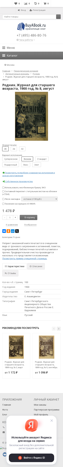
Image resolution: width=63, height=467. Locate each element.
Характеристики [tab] (16, 266)
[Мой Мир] (13, 231)
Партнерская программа (46, 409)
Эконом (27, 159)
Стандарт (42, 159)
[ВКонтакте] (4, 231)
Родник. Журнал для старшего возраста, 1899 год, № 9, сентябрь (46, 364)
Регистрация (39, 10)
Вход (23, 10)
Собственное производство (19, 181)
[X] (17, 231)
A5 (5, 148)
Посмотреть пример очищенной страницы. (24, 258)
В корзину (29, 217)
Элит (36, 164)
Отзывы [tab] (12, 273)
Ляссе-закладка (12, 199)
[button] (54, 329)
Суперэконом (10, 159)
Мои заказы (40, 404)
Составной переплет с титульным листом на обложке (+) (29, 193)
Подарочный (10, 164)
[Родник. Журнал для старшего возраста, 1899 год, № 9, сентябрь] (46, 347)
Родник (16, 237)
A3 (22, 148)
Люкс (25, 164)
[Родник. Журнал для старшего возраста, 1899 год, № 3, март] (16, 347)
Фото (5, 409)
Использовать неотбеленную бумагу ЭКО (25, 187)
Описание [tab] (37, 266)
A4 (14, 148)
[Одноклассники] (8, 231)
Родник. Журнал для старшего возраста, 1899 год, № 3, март (14, 364)
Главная (6, 404)
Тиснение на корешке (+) (19, 203)
